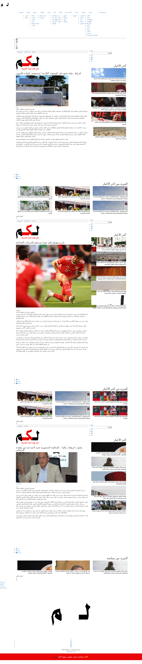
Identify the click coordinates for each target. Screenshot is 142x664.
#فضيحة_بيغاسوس (92, 35)
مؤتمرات (41, 17)
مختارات (82, 16)
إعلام (88, 16)
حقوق (75, 16)
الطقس (89, 21)
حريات (76, 12)
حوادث (33, 17)
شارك (18, 176)
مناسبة (82, 17)
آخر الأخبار (27, 52)
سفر (81, 19)
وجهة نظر (55, 19)
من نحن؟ (2, 582)
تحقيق (65, 16)
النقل (33, 19)
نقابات (33, 25)
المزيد (90, 12)
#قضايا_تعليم (35, 23)
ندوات (59, 19)
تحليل (26, 17)
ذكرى (88, 27)
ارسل (19, 178)
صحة (33, 21)
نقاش (59, 17)
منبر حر (54, 17)
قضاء (33, 16)
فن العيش (83, 23)
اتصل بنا (2, 586)
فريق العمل (102, 12)
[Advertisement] (52, 160)
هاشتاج (54, 23)
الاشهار (2, 584)
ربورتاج (65, 17)
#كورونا (89, 23)
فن (58, 16)
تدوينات (54, 21)
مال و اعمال (42, 16)
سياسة (28, 12)
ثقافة (60, 12)
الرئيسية (21, 12)
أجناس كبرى (68, 12)
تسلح (88, 25)
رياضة (49, 12)
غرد (18, 174)
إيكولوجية (89, 19)
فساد (88, 17)
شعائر (81, 21)
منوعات (83, 12)
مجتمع (35, 12)
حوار (64, 19)
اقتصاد (42, 12)
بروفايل (65, 21)
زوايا (88, 29)
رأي (55, 12)
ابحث (110, 53)
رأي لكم (54, 16)
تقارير (26, 16)
